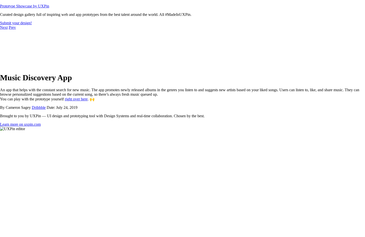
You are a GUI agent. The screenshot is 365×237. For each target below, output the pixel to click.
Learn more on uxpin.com (20, 124)
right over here (76, 99)
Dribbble (39, 107)
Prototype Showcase (24, 6)
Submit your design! (16, 23)
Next (4, 27)
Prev (12, 27)
